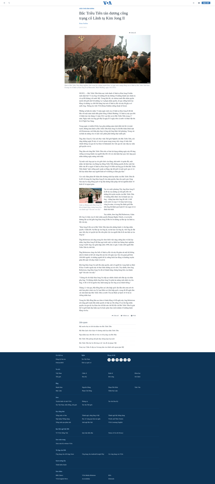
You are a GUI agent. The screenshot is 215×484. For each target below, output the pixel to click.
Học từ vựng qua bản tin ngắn (91, 419)
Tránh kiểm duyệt (61, 465)
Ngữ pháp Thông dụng (63, 419)
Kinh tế (110, 373)
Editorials (111, 479)
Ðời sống (111, 377)
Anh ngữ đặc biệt (87, 422)
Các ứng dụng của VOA (115, 454)
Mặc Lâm (59, 391)
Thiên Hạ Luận (113, 391)
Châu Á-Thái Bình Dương (86, 9)
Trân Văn (137, 387)
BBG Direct (59, 475)
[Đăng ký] (129, 359)
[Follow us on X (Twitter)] (113, 359)
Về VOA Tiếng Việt (62, 433)
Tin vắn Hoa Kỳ (113, 401)
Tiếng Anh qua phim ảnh (63, 422)
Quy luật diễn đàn (87, 433)
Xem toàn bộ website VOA (64, 444)
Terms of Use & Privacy (115, 433)
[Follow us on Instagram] (121, 359)
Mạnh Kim (59, 387)
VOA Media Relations (89, 475)
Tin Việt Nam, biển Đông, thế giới (66, 405)
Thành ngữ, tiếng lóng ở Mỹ (90, 415)
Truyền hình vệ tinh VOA (63, 401)
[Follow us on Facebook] (109, 359)
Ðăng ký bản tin (61, 359)
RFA (109, 475)
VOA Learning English (115, 422)
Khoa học (138, 373)
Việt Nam (59, 373)
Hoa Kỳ (84, 377)
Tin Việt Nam (86, 359)
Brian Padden (83, 23)
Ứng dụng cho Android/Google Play (93, 454)
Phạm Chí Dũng (87, 391)
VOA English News (62, 479)
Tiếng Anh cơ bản (61, 415)
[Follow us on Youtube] (117, 359)
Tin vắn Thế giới (87, 405)
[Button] (132, 32)
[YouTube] (199, 2)
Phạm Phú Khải (113, 387)
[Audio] (193, 2)
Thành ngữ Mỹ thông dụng (116, 415)
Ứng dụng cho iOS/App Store (65, 454)
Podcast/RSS (60, 363)
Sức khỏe (137, 377)
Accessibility (86, 479)
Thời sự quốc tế (86, 363)
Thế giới (58, 377)
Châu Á (84, 373)
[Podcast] (125, 359)
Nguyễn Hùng (86, 387)
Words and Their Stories (115, 419)
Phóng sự (85, 401)
